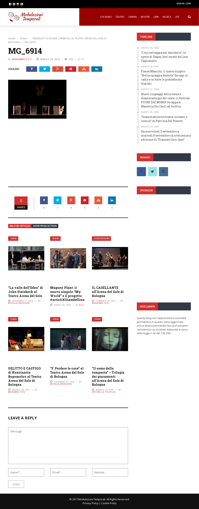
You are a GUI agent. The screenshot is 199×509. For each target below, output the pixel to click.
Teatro (120, 16)
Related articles (20, 226)
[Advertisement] (68, 150)
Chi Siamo (106, 16)
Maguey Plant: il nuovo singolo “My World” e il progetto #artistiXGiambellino (67, 294)
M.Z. (81, 305)
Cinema (132, 16)
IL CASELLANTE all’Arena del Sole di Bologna (108, 292)
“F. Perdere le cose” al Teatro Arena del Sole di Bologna (67, 372)
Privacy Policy (91, 503)
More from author (45, 226)
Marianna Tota (100, 303)
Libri (156, 16)
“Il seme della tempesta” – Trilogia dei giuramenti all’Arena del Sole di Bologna (108, 376)
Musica (167, 16)
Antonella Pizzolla (103, 392)
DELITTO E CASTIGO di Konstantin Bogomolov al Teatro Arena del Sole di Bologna (24, 376)
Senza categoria (101, 238)
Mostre (145, 16)
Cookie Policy (109, 503)
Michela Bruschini (19, 303)
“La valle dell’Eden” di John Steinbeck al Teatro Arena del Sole (25, 292)
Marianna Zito (22, 59)
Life (177, 16)
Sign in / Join (183, 3)
